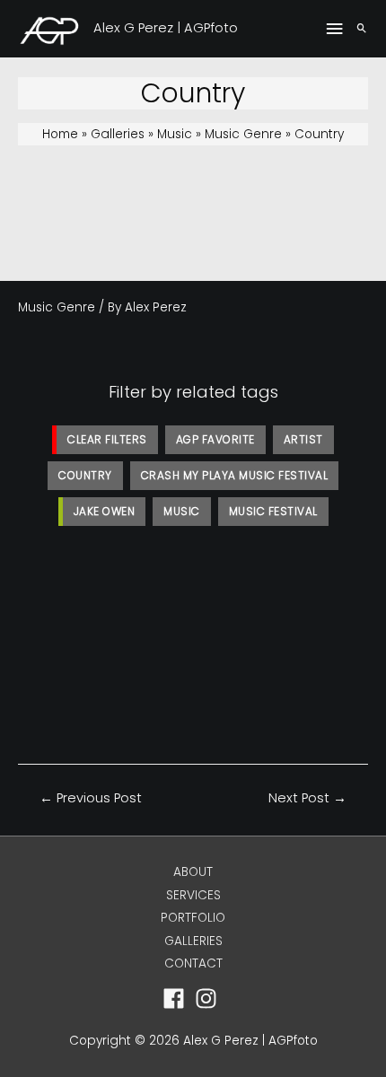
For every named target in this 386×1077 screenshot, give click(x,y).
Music (181, 511)
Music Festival (273, 511)
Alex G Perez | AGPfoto (165, 28)
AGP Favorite (215, 439)
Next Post (307, 798)
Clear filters (107, 439)
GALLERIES (193, 941)
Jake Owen (105, 511)
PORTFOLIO (193, 917)
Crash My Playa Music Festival (235, 475)
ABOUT (193, 871)
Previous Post (90, 798)
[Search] (361, 29)
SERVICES (193, 895)
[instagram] (209, 998)
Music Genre (56, 307)
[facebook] (177, 998)
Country (85, 475)
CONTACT (193, 963)
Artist (303, 439)
